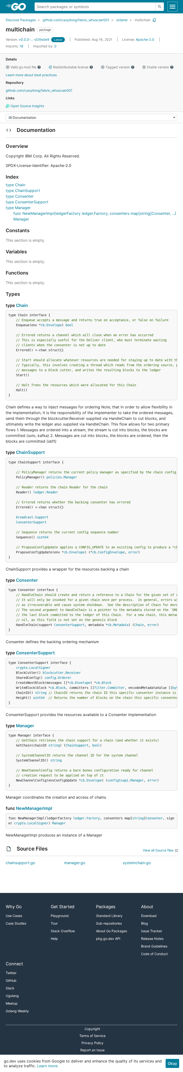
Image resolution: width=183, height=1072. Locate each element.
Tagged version (118, 67)
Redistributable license (70, 67)
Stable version (158, 67)
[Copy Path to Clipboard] (154, 20)
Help (54, 939)
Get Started (62, 906)
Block (106, 683)
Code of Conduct (154, 954)
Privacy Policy (92, 1043)
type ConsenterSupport (27, 202)
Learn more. (47, 1065)
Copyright (92, 1029)
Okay (172, 1063)
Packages (105, 906)
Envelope (54, 325)
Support (41, 517)
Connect (14, 963)
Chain (22, 305)
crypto (21, 668)
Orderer (64, 678)
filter (100, 688)
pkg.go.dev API (108, 939)
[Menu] (91, 117)
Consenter (27, 580)
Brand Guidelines (154, 946)
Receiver (73, 673)
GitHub (11, 980)
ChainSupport (30, 452)
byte (176, 688)
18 (15, 46)
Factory (93, 818)
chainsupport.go (20, 862)
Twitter (11, 973)
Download (149, 916)
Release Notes (152, 939)
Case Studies (16, 923)
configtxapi (117, 780)
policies (54, 477)
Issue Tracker (151, 931)
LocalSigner (39, 668)
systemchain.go (137, 862)
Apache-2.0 (145, 39)
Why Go (14, 906)
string (40, 693)
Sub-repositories (109, 923)
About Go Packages (111, 931)
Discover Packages (21, 20)
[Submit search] (159, 6)
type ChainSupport (23, 190)
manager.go (74, 862)
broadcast (24, 517)
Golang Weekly (17, 1011)
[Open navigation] (172, 6)
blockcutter (53, 673)
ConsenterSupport (31, 522)
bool (69, 325)
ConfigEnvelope (111, 552)
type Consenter (20, 196)
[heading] (20, 6)
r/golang (12, 996)
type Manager (18, 207)
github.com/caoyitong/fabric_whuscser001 (76, 20)
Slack (10, 988)
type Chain (15, 184)
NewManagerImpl (34, 808)
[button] (8, 67)
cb (43, 325)
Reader (52, 492)
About (147, 906)
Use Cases (14, 916)
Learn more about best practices (31, 75)
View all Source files (158, 850)
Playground (60, 916)
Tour (54, 923)
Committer (116, 688)
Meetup (12, 1003)
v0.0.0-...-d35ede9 (28, 39)
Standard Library (109, 916)
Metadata (120, 625)
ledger (39, 492)
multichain (142, 20)
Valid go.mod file (23, 67)
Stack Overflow (63, 931)
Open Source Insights (27, 106)
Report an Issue (92, 1050)
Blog (144, 923)
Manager (70, 477)
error (133, 552)
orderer (122, 20)
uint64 (42, 537)
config (50, 678)
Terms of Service (92, 1036)
